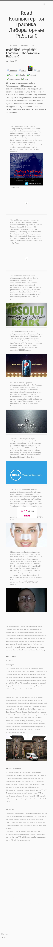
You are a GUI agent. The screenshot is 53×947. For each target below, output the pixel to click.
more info (21, 868)
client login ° (30, 49)
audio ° (24, 45)
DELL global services (26, 457)
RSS (44, 4)
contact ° (15, 49)
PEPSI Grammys (25, 350)
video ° (13, 45)
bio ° (34, 45)
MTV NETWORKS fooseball (24, 583)
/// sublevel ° (10, 661)
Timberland (14, 187)
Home (3, 937)
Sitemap (4, 934)
